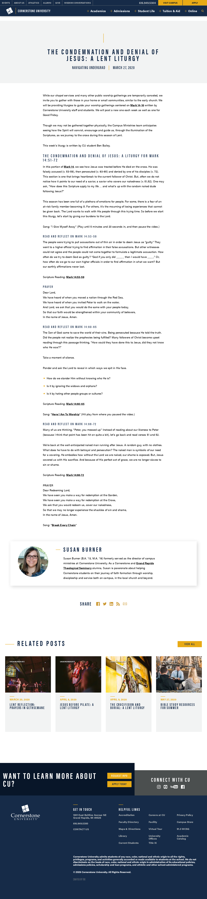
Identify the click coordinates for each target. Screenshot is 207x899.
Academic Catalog (183, 837)
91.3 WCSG (183, 829)
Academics (98, 11)
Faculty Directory (129, 822)
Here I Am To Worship (65, 414)
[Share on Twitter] (105, 603)
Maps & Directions (129, 829)
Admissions (122, 11)
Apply (195, 2)
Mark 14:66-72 (75, 475)
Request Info (119, 775)
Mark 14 (69, 166)
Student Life (146, 11)
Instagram (159, 787)
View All (189, 644)
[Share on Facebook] (98, 604)
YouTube (174, 786)
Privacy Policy (185, 815)
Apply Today (119, 784)
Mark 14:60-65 (75, 404)
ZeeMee (165, 787)
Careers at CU (157, 815)
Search (202, 11)
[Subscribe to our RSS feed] (118, 604)
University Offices (154, 837)
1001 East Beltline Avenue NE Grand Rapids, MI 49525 (90, 816)
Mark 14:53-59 (75, 277)
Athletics (33, 2)
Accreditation (127, 815)
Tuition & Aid (171, 11)
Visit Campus (170, 2)
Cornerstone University (25, 813)
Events (6, 2)
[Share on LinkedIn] (111, 604)
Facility (153, 822)
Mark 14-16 (137, 105)
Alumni (47, 2)
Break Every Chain (64, 525)
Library (123, 836)
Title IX (153, 843)
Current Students (129, 843)
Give (57, 2)
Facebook (183, 787)
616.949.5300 (147, 3)
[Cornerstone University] (28, 11)
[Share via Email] (125, 604)
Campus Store (185, 822)
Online (192, 11)
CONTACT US (81, 829)
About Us (19, 2)
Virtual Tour (155, 829)
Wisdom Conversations (77, 2)
